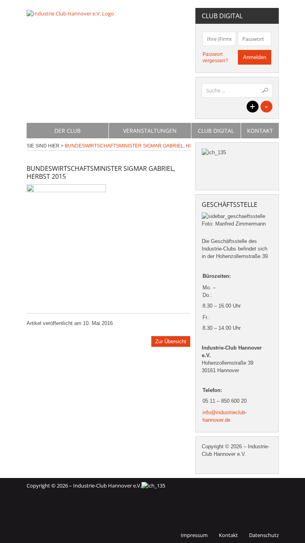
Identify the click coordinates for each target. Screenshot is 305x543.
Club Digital (216, 130)
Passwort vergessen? (215, 57)
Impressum (194, 535)
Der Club (67, 130)
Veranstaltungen (150, 130)
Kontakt (260, 130)
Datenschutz (264, 535)
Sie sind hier (43, 146)
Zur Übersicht (170, 341)
